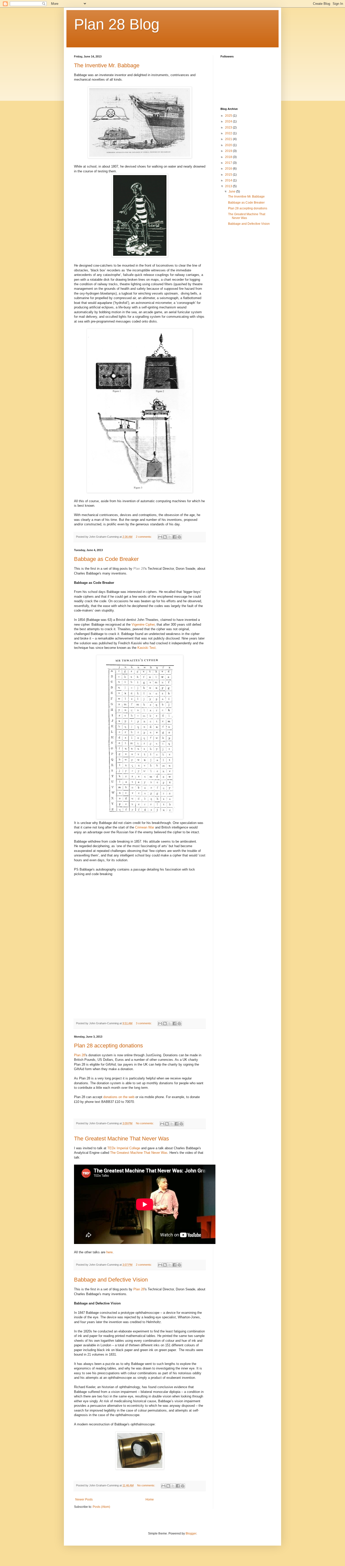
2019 (229, 151)
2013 (229, 186)
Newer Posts (84, 1499)
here (109, 1252)
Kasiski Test (146, 648)
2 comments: (144, 536)
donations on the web (118, 1097)
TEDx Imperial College (123, 1148)
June (232, 191)
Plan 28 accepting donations (108, 1045)
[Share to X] (169, 536)
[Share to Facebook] (174, 536)
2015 (229, 174)
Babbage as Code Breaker (106, 559)
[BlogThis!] (164, 536)
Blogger (191, 1533)
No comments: (145, 1123)
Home (149, 1499)
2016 (229, 168)
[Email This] (160, 536)
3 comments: (144, 1023)
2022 (229, 133)
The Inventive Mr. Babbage (106, 65)
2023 (229, 127)
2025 (229, 115)
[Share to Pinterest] (179, 536)
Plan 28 (138, 568)
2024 (229, 121)
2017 (229, 163)
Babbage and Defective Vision (111, 1279)
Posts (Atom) (101, 1507)
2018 (229, 157)
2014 (229, 180)
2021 (229, 139)
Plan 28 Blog (116, 24)
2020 (229, 145)
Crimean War (144, 827)
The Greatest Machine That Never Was (121, 1138)
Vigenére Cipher (143, 624)
